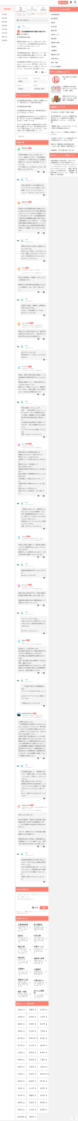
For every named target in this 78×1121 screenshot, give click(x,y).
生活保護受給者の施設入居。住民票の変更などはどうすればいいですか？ (32, 111)
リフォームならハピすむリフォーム (63, 167)
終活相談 (4, 29)
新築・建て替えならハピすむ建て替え (63, 169)
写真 (36, 908)
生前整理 (4, 40)
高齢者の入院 (55, 54)
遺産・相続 (54, 62)
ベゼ (26, 179)
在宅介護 (54, 26)
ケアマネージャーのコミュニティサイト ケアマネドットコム (63, 165)
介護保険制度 (55, 14)
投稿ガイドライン (20, 911)
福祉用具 (4, 18)
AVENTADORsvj (27, 713)
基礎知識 (43, 10)
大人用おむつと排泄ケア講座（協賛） (63, 112)
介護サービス (55, 34)
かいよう (24, 585)
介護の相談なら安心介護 (58, 160)
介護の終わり (55, 58)
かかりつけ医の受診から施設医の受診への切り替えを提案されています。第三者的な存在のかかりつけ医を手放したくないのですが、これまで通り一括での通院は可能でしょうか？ (32, 127)
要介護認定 (54, 18)
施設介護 (54, 30)
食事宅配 (4, 22)
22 (45, 72)
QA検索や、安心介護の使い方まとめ (62, 150)
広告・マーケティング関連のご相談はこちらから (64, 133)
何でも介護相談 (31, 14)
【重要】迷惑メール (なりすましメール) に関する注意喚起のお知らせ (63, 127)
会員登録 (64, 3)
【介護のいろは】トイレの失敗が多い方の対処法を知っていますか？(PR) (64, 139)
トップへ (73, 1119)
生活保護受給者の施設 (24, 106)
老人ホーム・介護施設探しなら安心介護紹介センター (63, 162)
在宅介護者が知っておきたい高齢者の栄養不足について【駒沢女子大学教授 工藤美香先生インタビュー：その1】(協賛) (64, 119)
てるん (24, 536)
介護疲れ (54, 46)
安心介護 (7, 2)
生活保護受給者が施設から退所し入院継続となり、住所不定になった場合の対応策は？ (32, 101)
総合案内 (4, 14)
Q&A (20, 10)
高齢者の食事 (55, 42)
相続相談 (4, 25)
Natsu (24, 640)
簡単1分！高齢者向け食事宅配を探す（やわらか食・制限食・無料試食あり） (64, 145)
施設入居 (4, 36)
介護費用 (54, 50)
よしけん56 (25, 323)
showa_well (26, 805)
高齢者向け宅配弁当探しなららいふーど (63, 171)
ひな (23, 268)
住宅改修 (4, 33)
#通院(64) (21, 136)
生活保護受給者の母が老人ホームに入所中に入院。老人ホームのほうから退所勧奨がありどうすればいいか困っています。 (32, 118)
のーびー (24, 366)
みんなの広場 (32, 10)
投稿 (44, 908)
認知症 (53, 22)
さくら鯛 (24, 444)
